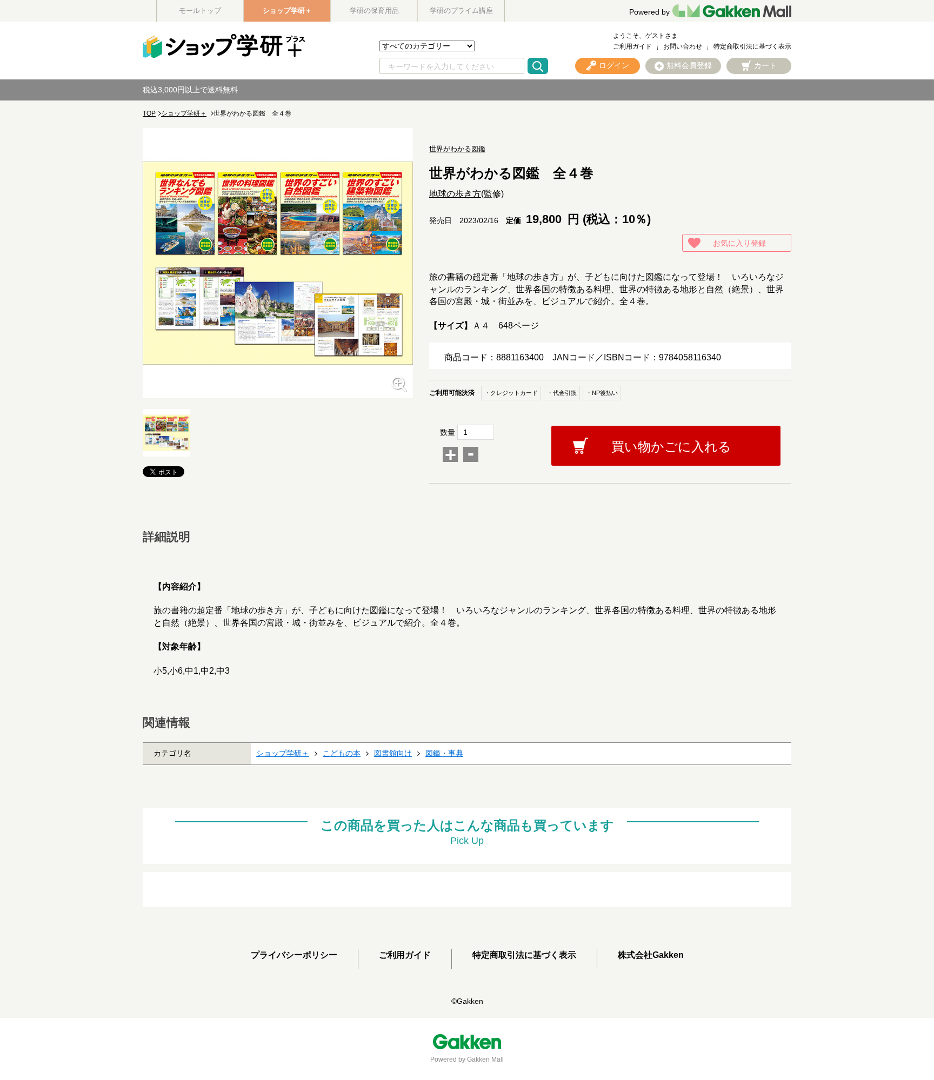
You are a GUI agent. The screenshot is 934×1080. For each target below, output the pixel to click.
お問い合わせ (682, 46)
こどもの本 (342, 753)
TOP (149, 113)
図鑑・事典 (444, 753)
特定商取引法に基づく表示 (752, 46)
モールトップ (200, 10)
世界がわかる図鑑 (457, 149)
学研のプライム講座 (461, 10)
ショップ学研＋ (287, 10)
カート (765, 65)
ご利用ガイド (632, 46)
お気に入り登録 (739, 243)
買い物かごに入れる (671, 446)
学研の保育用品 (374, 10)
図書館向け (393, 753)
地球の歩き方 (455, 193)
